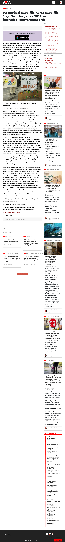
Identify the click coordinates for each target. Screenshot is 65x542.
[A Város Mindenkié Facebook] (47, 534)
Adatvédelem (7, 534)
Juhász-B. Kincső (50, 451)
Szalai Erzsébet (50, 504)
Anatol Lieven (50, 486)
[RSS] (52, 534)
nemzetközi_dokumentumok (30, 228)
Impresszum (6, 532)
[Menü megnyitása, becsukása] (61, 2)
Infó (36, 540)
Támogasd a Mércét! (8, 535)
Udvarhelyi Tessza (7, 24)
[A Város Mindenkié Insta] (50, 534)
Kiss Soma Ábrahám (51, 524)
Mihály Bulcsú (50, 517)
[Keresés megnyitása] (57, 3)
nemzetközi (15, 228)
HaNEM (20, 228)
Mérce (48, 439)
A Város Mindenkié (53, 116)
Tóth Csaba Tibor (50, 461)
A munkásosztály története (53, 470)
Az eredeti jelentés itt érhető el (11, 212)
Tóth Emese (49, 476)
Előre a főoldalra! (22, 273)
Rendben (58, 540)
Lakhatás (8, 228)
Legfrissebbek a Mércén (50, 433)
